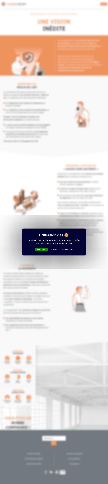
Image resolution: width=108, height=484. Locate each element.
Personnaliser (67, 250)
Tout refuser (54, 250)
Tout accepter (41, 250)
